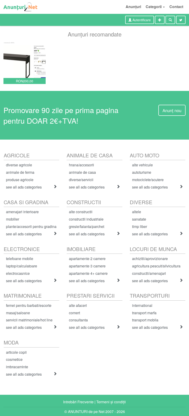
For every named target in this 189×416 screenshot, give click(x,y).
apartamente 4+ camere (88, 273)
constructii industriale (86, 219)
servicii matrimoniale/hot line (29, 320)
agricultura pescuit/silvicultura (156, 266)
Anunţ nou (171, 110)
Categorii (154, 6)
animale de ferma (20, 172)
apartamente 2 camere (87, 258)
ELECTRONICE (22, 248)
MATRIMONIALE (23, 295)
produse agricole (19, 179)
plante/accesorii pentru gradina (31, 226)
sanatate (139, 219)
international (142, 305)
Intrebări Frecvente (78, 401)
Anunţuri (133, 6)
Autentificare (141, 20)
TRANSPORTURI (150, 295)
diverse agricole (19, 165)
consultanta (78, 320)
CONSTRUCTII (84, 202)
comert (74, 312)
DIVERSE (141, 202)
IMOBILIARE (81, 248)
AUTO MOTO (144, 155)
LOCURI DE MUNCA (153, 248)
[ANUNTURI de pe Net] (20, 7)
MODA (11, 342)
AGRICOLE (17, 155)
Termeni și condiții (111, 401)
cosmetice (14, 359)
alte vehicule (142, 165)
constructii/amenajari (149, 273)
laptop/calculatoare (21, 266)
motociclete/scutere (148, 179)
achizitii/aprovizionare (150, 258)
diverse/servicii (81, 179)
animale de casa (82, 172)
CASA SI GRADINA (26, 202)
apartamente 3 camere (87, 266)
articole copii (16, 352)
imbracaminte (17, 366)
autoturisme (141, 172)
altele (136, 211)
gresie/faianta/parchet (86, 226)
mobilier (12, 219)
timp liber (139, 226)
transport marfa (144, 312)
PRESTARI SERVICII (91, 295)
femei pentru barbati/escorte (28, 305)
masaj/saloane (18, 312)
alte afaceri (78, 305)
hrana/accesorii (81, 165)
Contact (176, 6)
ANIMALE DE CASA (90, 155)
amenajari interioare (22, 211)
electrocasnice (18, 273)
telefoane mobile (19, 258)
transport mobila (145, 320)
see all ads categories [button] (24, 187)
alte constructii (80, 211)
